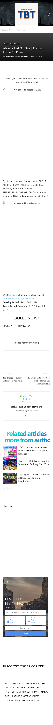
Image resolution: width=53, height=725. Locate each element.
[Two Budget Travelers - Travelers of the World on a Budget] (26, 14)
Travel (11, 30)
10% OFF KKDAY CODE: (22, 687)
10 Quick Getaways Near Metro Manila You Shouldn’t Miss (39, 381)
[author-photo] (26, 402)
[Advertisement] (26, 542)
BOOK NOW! (26, 318)
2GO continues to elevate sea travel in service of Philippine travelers (33, 450)
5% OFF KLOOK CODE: (25, 683)
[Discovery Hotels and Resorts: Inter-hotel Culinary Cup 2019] (10, 464)
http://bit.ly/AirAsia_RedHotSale (18, 298)
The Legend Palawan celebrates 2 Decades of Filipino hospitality (34, 478)
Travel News (21, 30)
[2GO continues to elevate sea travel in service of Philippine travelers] (10, 453)
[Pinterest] (18, 67)
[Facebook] (5, 67)
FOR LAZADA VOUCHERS (22, 700)
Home (3, 30)
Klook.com (7, 506)
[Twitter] (12, 67)
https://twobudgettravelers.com (26, 411)
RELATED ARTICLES (26, 433)
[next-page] (9, 488)
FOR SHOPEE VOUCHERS (22, 696)
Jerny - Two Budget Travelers (17, 56)
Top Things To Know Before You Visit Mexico (13, 379)
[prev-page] (4, 488)
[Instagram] (26, 416)
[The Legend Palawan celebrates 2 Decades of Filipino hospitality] (10, 478)
